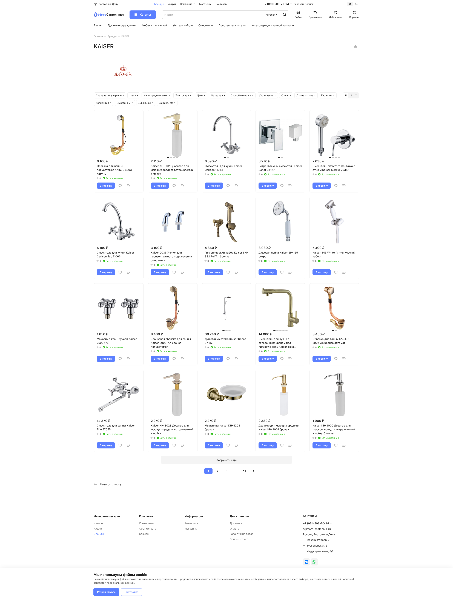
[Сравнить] (128, 185)
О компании (146, 523)
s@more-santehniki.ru (317, 529)
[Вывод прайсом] (356, 95)
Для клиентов (239, 516)
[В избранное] (120, 185)
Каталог (99, 523)
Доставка (236, 523)
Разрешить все (106, 591)
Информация (194, 516)
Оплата (234, 528)
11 (244, 471)
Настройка (131, 591)
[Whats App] (314, 561)
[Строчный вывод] (351, 95)
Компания (146, 516)
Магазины (191, 528)
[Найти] (284, 14)
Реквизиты (191, 523)
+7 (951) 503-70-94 (276, 4)
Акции (98, 528)
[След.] (254, 471)
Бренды (99, 534)
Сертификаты (147, 528)
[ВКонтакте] (306, 561)
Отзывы (144, 534)
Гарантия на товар (241, 534)
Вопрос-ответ (239, 539)
